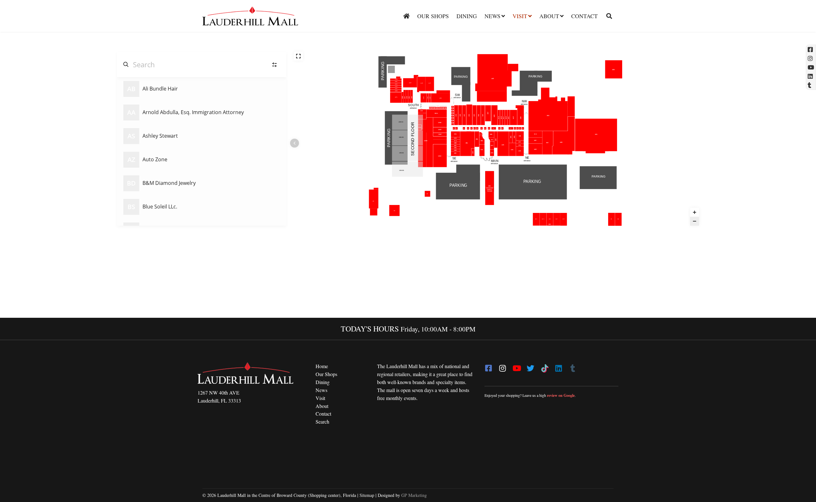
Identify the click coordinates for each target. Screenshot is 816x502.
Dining (466, 16)
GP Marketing (414, 495)
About (549, 16)
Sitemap (367, 495)
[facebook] (488, 366)
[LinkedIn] (558, 366)
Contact (584, 16)
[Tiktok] (544, 366)
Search (322, 421)
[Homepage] (406, 16)
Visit (520, 16)
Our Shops (433, 16)
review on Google (561, 395)
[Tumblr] (572, 366)
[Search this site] (606, 16)
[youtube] (516, 366)
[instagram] (502, 366)
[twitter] (530, 366)
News (492, 16)
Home (322, 366)
